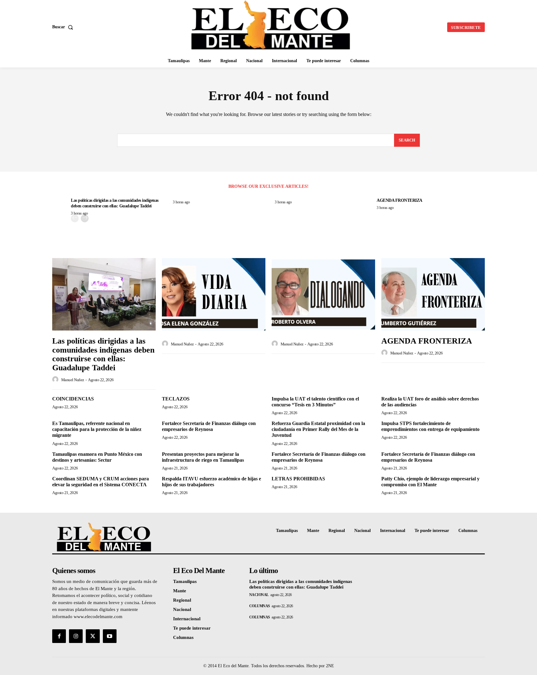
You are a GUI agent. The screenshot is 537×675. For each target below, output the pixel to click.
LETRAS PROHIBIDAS (298, 478)
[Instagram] (76, 636)
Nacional (259, 595)
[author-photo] (56, 379)
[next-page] (85, 218)
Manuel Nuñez (72, 379)
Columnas (259, 606)
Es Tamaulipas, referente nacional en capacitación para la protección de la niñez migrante (96, 429)
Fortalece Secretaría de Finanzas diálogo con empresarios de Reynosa (209, 426)
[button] (64, 27)
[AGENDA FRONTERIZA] (433, 294)
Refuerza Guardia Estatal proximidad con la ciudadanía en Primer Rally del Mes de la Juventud (318, 429)
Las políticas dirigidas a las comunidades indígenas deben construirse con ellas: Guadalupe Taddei (103, 354)
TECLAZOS (176, 398)
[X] (92, 636)
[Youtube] (110, 636)
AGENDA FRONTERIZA (399, 200)
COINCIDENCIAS (73, 398)
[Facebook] (59, 636)
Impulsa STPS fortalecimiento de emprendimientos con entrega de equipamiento (430, 426)
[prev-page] (75, 218)
